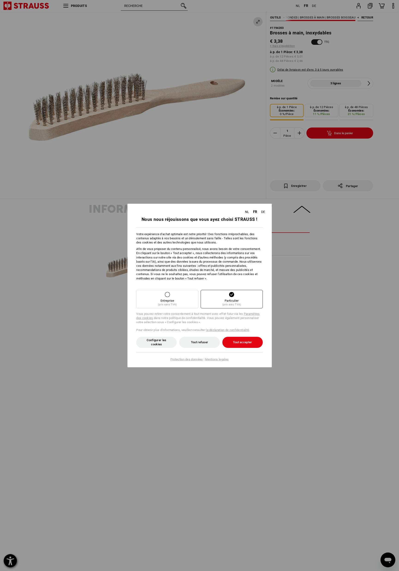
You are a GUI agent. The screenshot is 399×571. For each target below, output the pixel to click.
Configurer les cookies (156, 342)
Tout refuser (199, 342)
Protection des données (186, 359)
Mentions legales (217, 359)
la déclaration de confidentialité (227, 330)
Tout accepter (242, 342)
